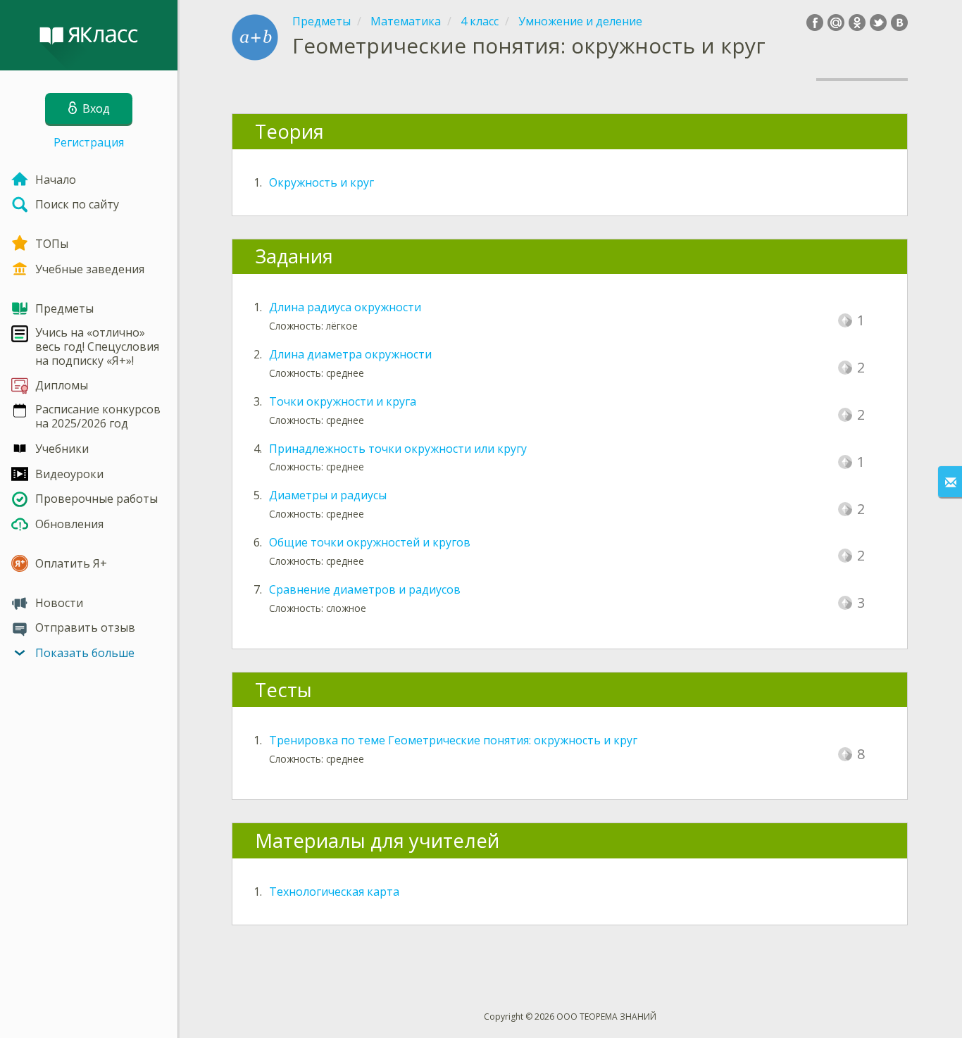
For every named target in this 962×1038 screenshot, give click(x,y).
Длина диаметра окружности (350, 354)
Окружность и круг (321, 182)
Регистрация (89, 142)
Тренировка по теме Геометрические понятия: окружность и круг (453, 740)
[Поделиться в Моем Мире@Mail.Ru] (835, 22)
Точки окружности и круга (342, 401)
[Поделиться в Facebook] (814, 22)
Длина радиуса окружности (345, 307)
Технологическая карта (334, 891)
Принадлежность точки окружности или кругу (398, 448)
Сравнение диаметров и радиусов (365, 589)
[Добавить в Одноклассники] (857, 22)
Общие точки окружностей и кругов (369, 542)
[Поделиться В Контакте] (899, 22)
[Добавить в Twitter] (878, 22)
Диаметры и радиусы (328, 495)
